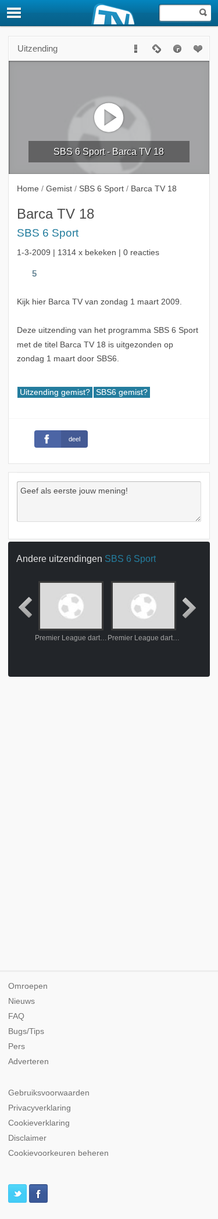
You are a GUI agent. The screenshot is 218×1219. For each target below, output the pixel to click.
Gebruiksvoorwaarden (49, 1093)
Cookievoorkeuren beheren (58, 1153)
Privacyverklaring (39, 1108)
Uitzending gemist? (55, 392)
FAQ (16, 1016)
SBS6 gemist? (122, 392)
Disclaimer (27, 1138)
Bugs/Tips (26, 1031)
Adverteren (28, 1061)
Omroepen (28, 986)
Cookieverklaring (39, 1123)
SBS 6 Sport (47, 233)
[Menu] (14, 12)
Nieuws (21, 1001)
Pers (16, 1046)
